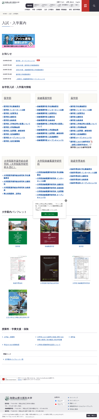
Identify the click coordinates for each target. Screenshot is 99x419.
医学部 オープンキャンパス (25, 61)
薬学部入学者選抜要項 (23, 74)
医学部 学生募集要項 (12, 106)
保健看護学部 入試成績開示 (47, 137)
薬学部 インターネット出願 (81, 110)
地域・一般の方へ (74, 5)
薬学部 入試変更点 (77, 113)
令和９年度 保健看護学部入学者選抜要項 (30, 70)
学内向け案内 (74, 409)
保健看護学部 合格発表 (46, 120)
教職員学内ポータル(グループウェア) (81, 406)
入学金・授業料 (9, 337)
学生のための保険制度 (11, 344)
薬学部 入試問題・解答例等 (81, 131)
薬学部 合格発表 (76, 120)
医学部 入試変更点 (11, 113)
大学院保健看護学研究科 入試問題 (50, 191)
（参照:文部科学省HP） (79, 145)
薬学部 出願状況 (76, 117)
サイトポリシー (74, 400)
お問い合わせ (70, 2)
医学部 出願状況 (10, 117)
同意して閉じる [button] (91, 415)
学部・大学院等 (37, 9)
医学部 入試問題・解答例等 (14, 131)
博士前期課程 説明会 (12, 194)
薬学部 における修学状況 (80, 142)
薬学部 (74, 98)
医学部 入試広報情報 (12, 141)
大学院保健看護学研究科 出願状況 (50, 184)
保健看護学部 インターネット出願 (50, 110)
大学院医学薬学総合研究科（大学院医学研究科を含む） (16, 164)
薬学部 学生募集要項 (78, 106)
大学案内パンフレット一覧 (14, 359)
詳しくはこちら (49, 214)
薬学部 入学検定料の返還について (83, 124)
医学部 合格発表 (10, 120)
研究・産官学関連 (74, 9)
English (78, 2)
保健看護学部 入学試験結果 (47, 130)
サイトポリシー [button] (30, 416)
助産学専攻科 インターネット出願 (83, 173)
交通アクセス (60, 2)
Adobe (19, 379)
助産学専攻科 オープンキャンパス (83, 183)
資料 (85, 5)
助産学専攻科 (78, 161)
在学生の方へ (44, 5)
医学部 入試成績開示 (12, 134)
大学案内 (27, 9)
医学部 (7, 98)
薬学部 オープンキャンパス (81, 138)
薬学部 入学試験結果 (78, 127)
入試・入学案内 (49, 9)
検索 (94, 6)
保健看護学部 (44, 98)
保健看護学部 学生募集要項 (47, 106)
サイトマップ (74, 397)
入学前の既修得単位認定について (48, 344)
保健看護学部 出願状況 (46, 117)
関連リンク (73, 403)
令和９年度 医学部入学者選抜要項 (27, 65)
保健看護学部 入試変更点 (47, 113)
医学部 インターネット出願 (14, 110)
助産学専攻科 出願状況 (79, 176)
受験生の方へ (36, 5)
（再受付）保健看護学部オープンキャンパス (30, 79)
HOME (5, 13)
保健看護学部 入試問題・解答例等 (50, 133)
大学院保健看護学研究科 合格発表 (50, 188)
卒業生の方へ (52, 5)
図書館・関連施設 (61, 9)
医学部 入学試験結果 (12, 127)
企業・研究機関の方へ (63, 5)
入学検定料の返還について (19, 124)
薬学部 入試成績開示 (78, 134)
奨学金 (73, 337)
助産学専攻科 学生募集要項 (81, 169)
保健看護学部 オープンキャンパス (50, 140)
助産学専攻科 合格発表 (79, 180)
